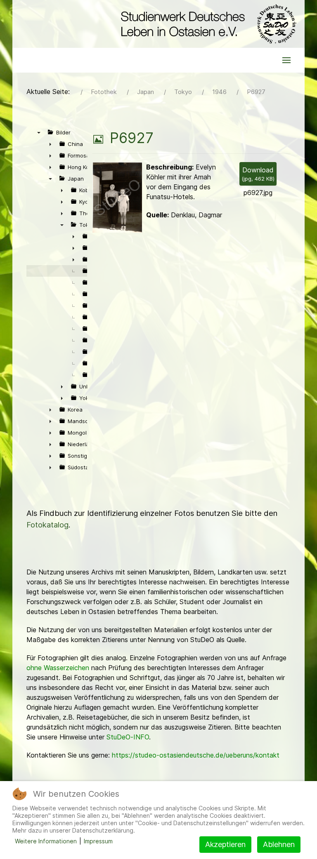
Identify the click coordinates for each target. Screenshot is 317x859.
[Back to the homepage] (207, 24)
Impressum (98, 841)
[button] (286, 60)
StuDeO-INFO (127, 737)
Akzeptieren (225, 844)
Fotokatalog (47, 525)
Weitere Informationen (46, 841)
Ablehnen (279, 844)
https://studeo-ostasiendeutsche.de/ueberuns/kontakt (195, 755)
